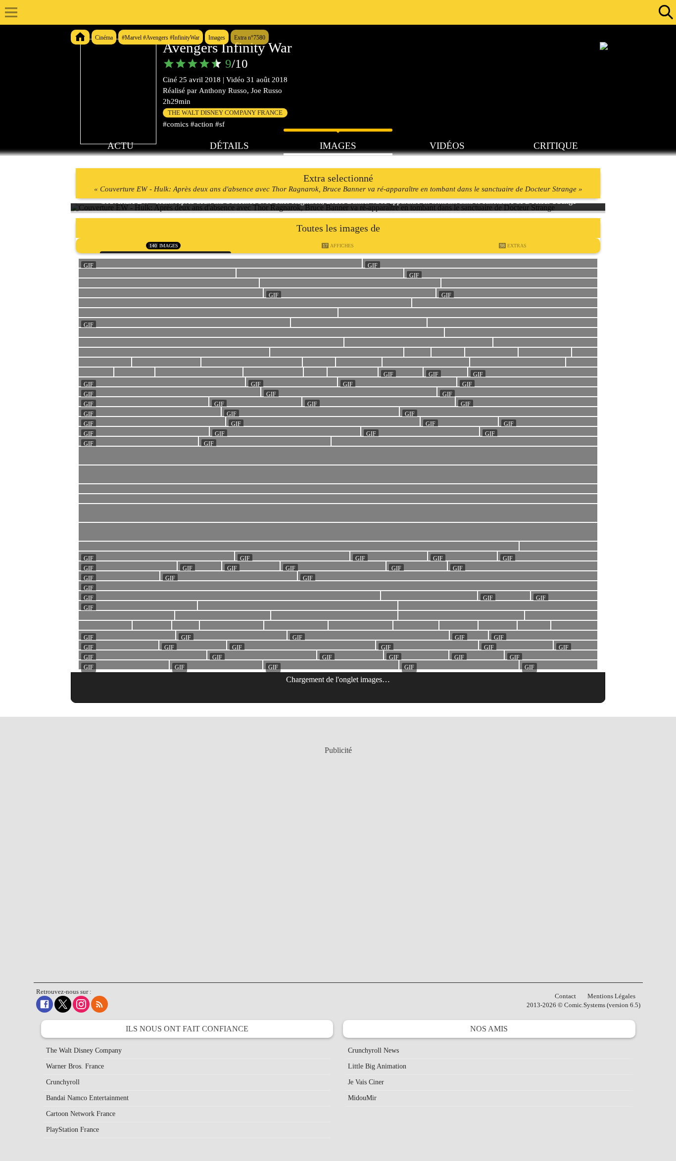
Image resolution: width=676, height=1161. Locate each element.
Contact (565, 996)
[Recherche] (664, 12)
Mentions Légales (611, 996)
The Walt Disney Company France (225, 112)
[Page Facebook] (44, 1004)
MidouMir (362, 1098)
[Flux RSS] (99, 1004)
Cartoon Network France (80, 1113)
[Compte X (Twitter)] (62, 1004)
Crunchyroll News (373, 1050)
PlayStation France (72, 1129)
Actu (120, 145)
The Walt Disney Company (84, 1050)
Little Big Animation (377, 1066)
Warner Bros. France (75, 1066)
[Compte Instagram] (81, 1004)
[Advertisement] (338, 855)
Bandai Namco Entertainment (87, 1098)
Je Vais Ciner (366, 1082)
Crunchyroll (63, 1082)
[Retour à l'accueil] (333, 12)
